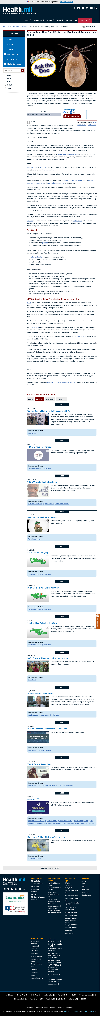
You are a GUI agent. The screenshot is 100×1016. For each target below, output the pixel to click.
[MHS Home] (15, 885)
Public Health (92, 125)
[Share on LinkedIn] (71, 112)
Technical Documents (37, 978)
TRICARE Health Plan (34, 469)
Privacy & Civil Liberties (71, 925)
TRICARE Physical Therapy (39, 447)
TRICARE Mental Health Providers (42, 482)
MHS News (14, 34)
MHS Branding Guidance (38, 897)
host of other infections (54, 183)
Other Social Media (73, 116)
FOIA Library (34, 954)
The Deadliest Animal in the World (42, 623)
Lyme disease (92, 181)
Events (9, 79)
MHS (59, 20)
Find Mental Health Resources (53, 971)
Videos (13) (39, 399)
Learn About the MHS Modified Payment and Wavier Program (54, 956)
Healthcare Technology (71, 915)
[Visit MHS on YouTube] (91, 9)
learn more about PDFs (88, 1011)
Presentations (34, 970)
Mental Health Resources (62, 504)
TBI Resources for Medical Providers (74, 823)
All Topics (67, 883)
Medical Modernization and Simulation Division (54, 912)
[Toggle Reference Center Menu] (76, 20)
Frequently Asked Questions (36, 960)
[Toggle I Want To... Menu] (89, 20)
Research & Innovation (71, 928)
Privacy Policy (21, 995)
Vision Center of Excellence (65, 786)
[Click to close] (97, 615)
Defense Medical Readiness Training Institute (53, 895)
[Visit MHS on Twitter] (87, 9)
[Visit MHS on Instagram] (74, 9)
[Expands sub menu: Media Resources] (5, 64)
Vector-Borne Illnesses (86, 123)
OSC (82, 999)
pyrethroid (45, 243)
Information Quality (19, 999)
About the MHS (36, 878)
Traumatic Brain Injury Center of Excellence (59, 821)
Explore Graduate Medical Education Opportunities (55, 980)
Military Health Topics (70, 879)
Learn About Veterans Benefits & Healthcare (54, 961)
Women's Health (69, 933)
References (70, 20)
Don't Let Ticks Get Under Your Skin (43, 588)
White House (72, 999)
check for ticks (43, 168)
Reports (33, 975)
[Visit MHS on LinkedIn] (78, 9)
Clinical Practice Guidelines (35, 942)
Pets (63, 183)
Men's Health (68, 930)
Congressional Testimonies (35, 947)
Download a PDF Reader (71, 1011)
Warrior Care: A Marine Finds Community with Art (49, 411)
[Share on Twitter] (68, 112)
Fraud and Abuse (48, 995)
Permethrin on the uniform (36, 257)
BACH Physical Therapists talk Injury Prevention (48, 658)
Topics (49, 20)
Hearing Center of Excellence (47, 786)
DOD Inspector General (85, 995)
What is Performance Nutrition (40, 693)
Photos (10, 44)
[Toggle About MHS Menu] (30, 20)
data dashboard (81, 337)
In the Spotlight (13, 54)
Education (38, 20)
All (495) (30, 399)
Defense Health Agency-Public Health (68, 154)
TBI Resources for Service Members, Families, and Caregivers (60, 822)
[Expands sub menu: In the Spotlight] (5, 54)
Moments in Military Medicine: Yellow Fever (46, 837)
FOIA (72, 995)
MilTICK (29, 303)
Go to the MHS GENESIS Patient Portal (55, 950)
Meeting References (36, 964)
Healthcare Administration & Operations (72, 904)
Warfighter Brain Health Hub (36, 821)
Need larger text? (91, 27)
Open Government (35, 999)
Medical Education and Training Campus (54, 907)
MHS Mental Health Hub (35, 504)
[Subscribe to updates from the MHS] (96, 9)
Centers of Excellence (45, 750)
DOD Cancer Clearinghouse (69, 887)
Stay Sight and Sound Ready (40, 764)
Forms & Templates (36, 956)
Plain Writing (49, 999)
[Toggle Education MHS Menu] (43, 20)
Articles (10, 39)
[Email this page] (74, 112)
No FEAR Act (34, 995)
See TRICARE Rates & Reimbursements (54, 966)
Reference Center (37, 939)
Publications (34, 972)
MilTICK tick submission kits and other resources (61, 382)
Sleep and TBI (33, 799)
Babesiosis (30, 221)
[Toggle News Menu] (62, 20)
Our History (34, 894)
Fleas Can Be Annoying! (38, 552)
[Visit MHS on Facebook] (83, 9)
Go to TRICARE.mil (53, 941)
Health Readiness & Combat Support (39, 715)
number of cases (77, 221)
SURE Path (35, 327)
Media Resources (14, 64)
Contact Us (34, 900)
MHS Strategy (35, 887)
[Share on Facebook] (64, 112)
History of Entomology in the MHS (42, 517)
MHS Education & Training (54, 879)
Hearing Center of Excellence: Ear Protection (47, 728)
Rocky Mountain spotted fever (35, 183)
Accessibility (61, 995)
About (27, 20)
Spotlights (10, 85)
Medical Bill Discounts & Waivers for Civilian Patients (71, 920)
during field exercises (48, 170)
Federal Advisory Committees (35, 890)
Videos (10, 49)
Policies (33, 967)
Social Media (12, 59)
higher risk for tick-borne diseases (73, 181)
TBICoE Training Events (81, 821)
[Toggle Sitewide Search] (94, 20)
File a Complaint (52, 984)
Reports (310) (50, 399)
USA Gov (60, 999)
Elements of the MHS (37, 884)
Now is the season (32, 168)
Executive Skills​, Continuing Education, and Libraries (54, 901)
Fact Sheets (34, 951)
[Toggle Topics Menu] (53, 20)
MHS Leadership (35, 881)
